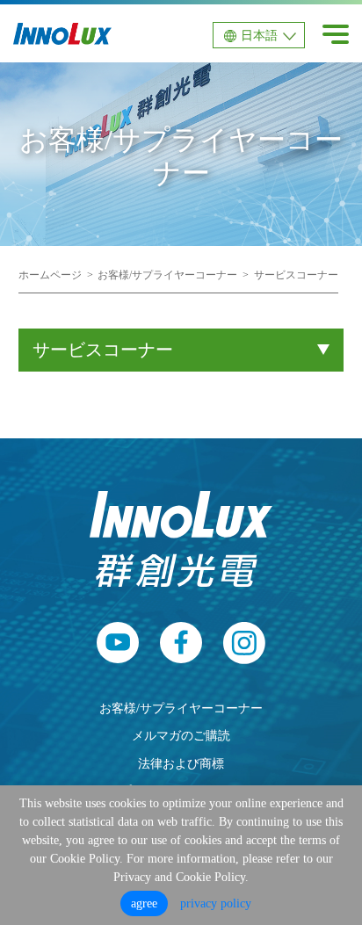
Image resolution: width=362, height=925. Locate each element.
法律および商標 (181, 763)
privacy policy (215, 903)
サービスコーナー (296, 275)
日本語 (259, 35)
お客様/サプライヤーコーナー (167, 275)
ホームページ (50, 275)
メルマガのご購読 (181, 735)
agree (144, 903)
